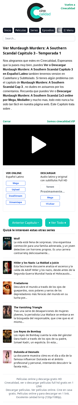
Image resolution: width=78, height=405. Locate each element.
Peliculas (20, 30)
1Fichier (50, 203)
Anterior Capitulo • (25, 222)
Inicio (7, 30)
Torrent (50, 186)
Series (34, 30)
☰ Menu (68, 30)
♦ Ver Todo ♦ (57, 222)
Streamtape (15, 202)
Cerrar (7, 121)
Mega (16, 183)
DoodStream (15, 195)
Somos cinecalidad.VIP (61, 121)
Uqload (16, 189)
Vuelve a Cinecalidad (68, 6)
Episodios (48, 30)
